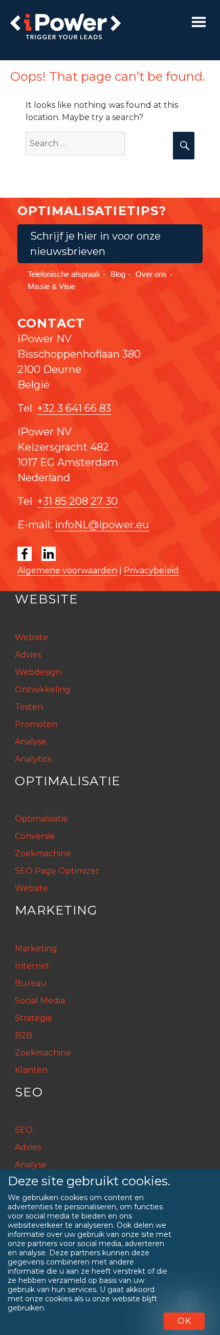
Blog (118, 274)
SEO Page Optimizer (57, 871)
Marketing (36, 948)
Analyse (31, 741)
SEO (24, 1130)
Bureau (31, 983)
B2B (23, 1035)
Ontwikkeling (43, 689)
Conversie (35, 836)
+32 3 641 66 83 (74, 408)
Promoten (36, 724)
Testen (29, 707)
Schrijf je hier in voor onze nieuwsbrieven (95, 243)
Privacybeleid (151, 570)
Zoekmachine (43, 853)
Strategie (33, 1018)
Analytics (33, 759)
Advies (28, 655)
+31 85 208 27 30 (77, 501)
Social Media (40, 1000)
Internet (32, 966)
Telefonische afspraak (64, 274)
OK (184, 1321)
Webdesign (38, 672)
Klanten (31, 1070)
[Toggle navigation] (198, 22)
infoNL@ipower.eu (102, 525)
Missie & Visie (51, 286)
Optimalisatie (41, 819)
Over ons (151, 274)
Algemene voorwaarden (67, 570)
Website (31, 637)
